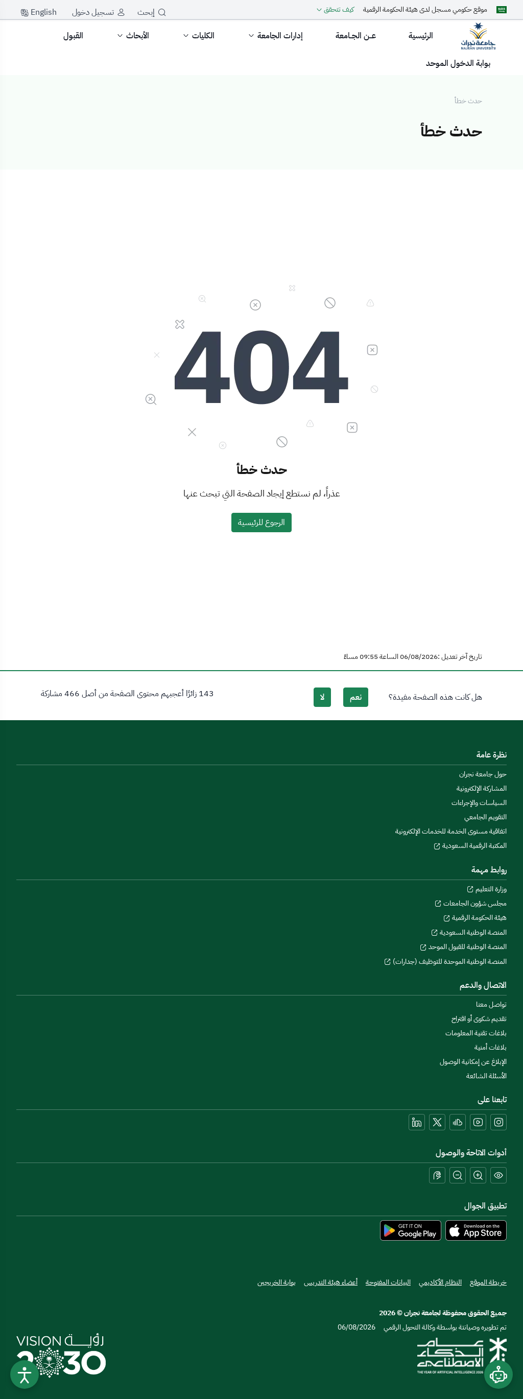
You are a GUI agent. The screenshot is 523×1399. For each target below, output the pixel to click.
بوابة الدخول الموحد (458, 63)
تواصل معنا (491, 1004)
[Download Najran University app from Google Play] (410, 1230)
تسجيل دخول (93, 12)
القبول (73, 36)
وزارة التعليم (490, 889)
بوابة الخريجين (276, 1282)
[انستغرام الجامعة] (498, 1122)
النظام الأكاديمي (440, 1282)
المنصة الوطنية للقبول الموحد (467, 946)
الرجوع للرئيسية (261, 522)
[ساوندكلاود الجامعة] (458, 1122)
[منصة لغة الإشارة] (437, 1175)
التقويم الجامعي (485, 817)
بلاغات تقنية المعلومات (476, 1033)
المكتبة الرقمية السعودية (474, 845)
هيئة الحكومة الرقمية (478, 917)
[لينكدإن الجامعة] (417, 1122)
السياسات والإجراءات (479, 802)
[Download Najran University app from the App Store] (476, 1230)
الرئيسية (421, 36)
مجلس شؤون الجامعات (474, 903)
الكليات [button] (203, 36)
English (43, 12)
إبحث (146, 12)
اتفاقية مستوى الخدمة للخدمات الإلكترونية (451, 831)
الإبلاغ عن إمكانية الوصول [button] (473, 1061)
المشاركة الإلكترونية (482, 788)
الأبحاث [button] (137, 36)
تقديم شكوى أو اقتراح (479, 1018)
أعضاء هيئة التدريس (331, 1282)
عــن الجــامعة (356, 36)
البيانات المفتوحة (388, 1282)
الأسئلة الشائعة (486, 1076)
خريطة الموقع (488, 1282)
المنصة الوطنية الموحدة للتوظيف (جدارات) (449, 961)
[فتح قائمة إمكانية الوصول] (24, 1374)
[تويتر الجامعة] (437, 1122)
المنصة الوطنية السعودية (472, 932)
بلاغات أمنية (490, 1047)
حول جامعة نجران (483, 774)
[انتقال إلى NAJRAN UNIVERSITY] (478, 36)
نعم (356, 697)
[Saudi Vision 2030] (61, 1355)
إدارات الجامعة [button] (280, 36)
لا (322, 697)
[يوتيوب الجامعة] (478, 1122)
